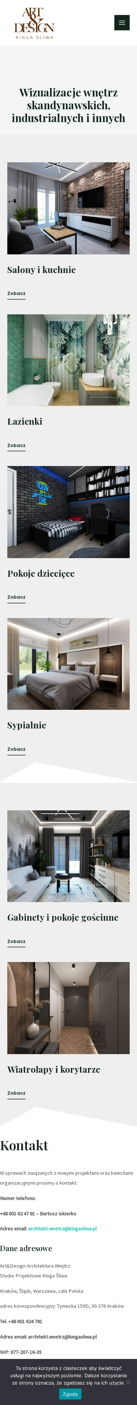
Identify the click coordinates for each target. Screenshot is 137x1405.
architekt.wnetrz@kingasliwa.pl (62, 1228)
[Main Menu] (122, 22)
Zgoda (70, 1394)
